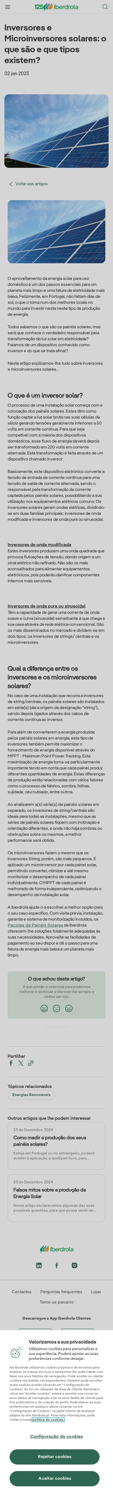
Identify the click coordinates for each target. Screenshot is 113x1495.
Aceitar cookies (54, 1479)
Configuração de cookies (56, 1437)
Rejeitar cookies (54, 1457)
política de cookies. (48, 1420)
